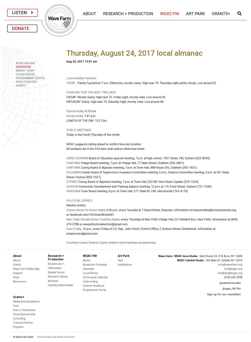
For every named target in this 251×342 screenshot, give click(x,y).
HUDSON (72, 186)
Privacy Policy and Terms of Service (55, 337)
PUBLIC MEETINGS (78, 130)
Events (17, 264)
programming (147, 242)
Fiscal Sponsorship (24, 314)
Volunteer (88, 268)
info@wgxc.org (233, 268)
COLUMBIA (73, 172)
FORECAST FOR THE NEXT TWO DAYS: (91, 92)
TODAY (71, 83)
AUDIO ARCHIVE (25, 63)
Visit (120, 260)
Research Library (58, 276)
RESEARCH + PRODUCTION (128, 13)
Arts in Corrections (24, 310)
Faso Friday (73, 229)
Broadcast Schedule (95, 264)
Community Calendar (95, 277)
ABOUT (90, 13)
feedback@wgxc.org (230, 273)
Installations (125, 264)
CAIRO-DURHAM (77, 158)
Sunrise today (75, 111)
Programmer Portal (94, 290)
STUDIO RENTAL (25, 74)
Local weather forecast (81, 78)
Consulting (19, 318)
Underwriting (90, 281)
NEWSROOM (23, 67)
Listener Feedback (93, 285)
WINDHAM (73, 191)
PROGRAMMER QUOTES (30, 78)
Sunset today (74, 116)
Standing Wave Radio (60, 285)
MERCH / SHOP (24, 70)
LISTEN (21, 12)
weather (113, 242)
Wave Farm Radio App (26, 268)
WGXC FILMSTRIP (26, 81)
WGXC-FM (169, 13)
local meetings (128, 242)
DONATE (22, 28)
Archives (53, 281)
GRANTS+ (221, 13)
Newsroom (19, 281)
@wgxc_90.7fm (231, 288)
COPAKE (71, 182)
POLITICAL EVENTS (79, 200)
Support (18, 273)
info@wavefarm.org (230, 264)
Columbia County (77, 242)
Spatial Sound (56, 272)
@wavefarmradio (230, 283)
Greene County (98, 242)
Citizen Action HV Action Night (85, 210)
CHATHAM (73, 163)
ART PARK (195, 13)
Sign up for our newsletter (224, 294)
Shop (16, 277)
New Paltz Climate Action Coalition (88, 219)
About (16, 260)
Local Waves (90, 273)
